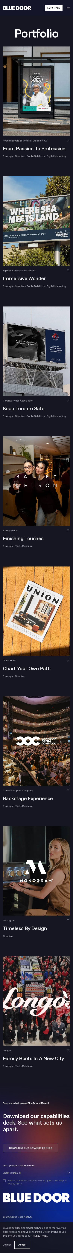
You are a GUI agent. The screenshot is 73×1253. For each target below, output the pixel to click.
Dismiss (7, 1244)
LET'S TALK (53, 8)
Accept (22, 1244)
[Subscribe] (68, 1173)
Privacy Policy (14, 1183)
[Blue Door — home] (36, 1198)
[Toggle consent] (4, 1180)
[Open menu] (68, 8)
